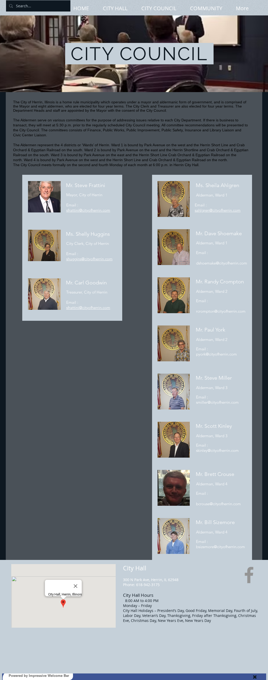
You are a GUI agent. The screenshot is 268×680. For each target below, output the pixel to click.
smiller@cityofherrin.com (217, 402)
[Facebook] (249, 575)
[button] (119, 8)
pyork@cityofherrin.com (216, 354)
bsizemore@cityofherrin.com (220, 546)
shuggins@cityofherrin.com (89, 258)
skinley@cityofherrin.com (217, 450)
